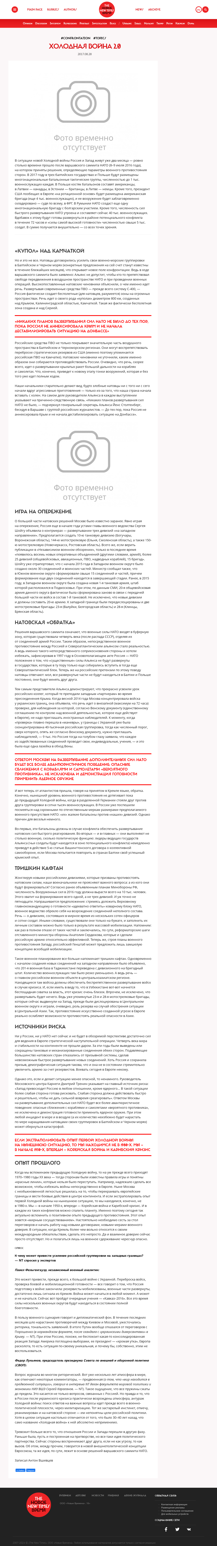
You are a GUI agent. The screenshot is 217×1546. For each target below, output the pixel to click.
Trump (159, 23)
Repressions (70, 23)
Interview (55, 23)
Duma (191, 23)
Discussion (41, 23)
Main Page (34, 9)
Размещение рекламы (173, 1507)
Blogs (113, 23)
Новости (98, 1495)
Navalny (149, 23)
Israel (138, 23)
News (139, 9)
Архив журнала (135, 1495)
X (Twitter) (20, 1470)
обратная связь (165, 1495)
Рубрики (65, 1495)
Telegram (30, 1470)
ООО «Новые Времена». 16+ (75, 1503)
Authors (70, 9)
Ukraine (127, 23)
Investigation (99, 23)
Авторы (80, 1495)
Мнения (113, 1495)
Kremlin (180, 23)
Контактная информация (174, 1504)
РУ (198, 9)
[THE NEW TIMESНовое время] (107, 9)
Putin (169, 23)
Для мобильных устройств (174, 1513)
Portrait (84, 23)
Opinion (27, 23)
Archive (154, 9)
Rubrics (53, 9)
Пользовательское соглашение (177, 1510)
